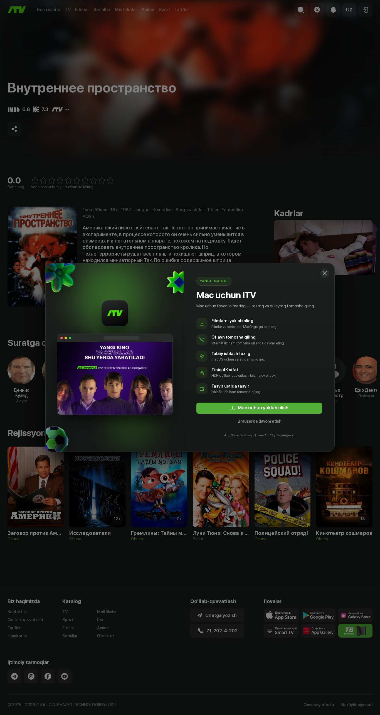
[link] (259, 408)
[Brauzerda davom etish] (324, 273)
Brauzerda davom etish (259, 421)
